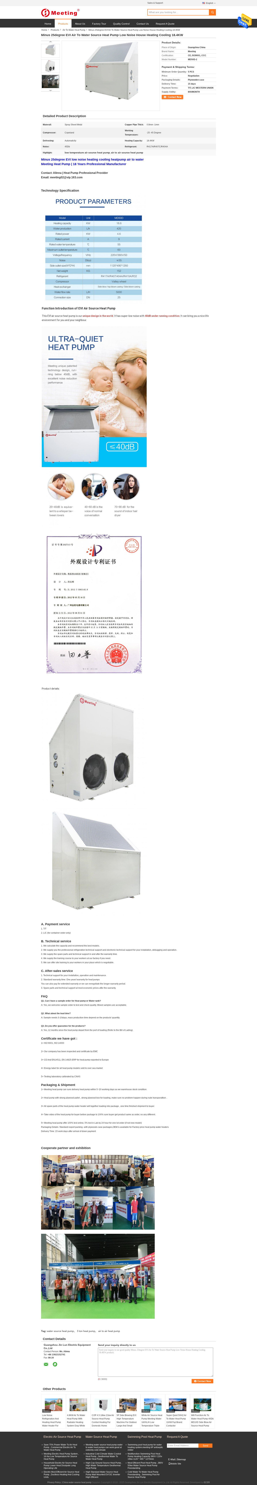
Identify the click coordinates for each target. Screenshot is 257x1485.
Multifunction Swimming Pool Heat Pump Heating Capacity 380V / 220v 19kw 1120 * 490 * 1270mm (145, 1456)
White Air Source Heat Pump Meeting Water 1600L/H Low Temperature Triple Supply (151, 1422)
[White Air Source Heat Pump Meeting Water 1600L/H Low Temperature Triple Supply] (153, 1405)
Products (63, 23)
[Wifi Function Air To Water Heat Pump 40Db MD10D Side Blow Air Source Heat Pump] (202, 1405)
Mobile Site (175, 1464)
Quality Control (121, 23)
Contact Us (143, 23)
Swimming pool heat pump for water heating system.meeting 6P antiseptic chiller (145, 1447)
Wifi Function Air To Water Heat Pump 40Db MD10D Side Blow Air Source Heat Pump (202, 1420)
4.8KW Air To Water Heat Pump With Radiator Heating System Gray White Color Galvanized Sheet (78, 1422)
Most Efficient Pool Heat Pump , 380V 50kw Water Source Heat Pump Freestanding (145, 1465)
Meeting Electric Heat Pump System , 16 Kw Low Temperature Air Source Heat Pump (61, 1456)
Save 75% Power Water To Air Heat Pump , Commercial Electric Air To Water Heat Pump (60, 1447)
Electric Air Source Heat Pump (62, 1436)
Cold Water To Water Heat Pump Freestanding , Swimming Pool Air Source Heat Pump (144, 1474)
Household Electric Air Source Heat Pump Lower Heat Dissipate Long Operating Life (60, 1465)
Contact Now (168, 97)
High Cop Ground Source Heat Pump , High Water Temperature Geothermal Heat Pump (104, 1465)
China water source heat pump (76, 1482)
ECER (207, 1482)
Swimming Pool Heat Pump (144, 1436)
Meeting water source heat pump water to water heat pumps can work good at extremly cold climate (104, 1447)
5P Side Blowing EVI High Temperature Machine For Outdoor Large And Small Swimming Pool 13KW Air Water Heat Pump (127, 1424)
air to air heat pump (109, 1331)
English (209, 3)
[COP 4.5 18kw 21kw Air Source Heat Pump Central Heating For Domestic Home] (103, 1405)
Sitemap (181, 1459)
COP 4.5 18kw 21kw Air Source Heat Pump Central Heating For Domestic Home (103, 1420)
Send (205, 1445)
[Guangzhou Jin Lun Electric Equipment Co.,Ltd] (60, 12)
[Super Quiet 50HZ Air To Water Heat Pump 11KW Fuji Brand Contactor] (177, 1405)
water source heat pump (60, 1331)
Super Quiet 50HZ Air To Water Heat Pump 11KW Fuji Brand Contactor (176, 1420)
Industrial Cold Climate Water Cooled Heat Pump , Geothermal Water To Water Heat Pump (103, 1456)
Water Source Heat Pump (101, 1436)
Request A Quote (165, 23)
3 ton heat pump (86, 1331)
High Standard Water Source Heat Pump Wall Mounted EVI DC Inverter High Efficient (103, 1474)
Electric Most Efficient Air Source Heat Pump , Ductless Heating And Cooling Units (61, 1474)
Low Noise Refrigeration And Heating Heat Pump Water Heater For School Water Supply (52, 1422)
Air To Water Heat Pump (74, 30)
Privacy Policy (54, 1482)
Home (48, 23)
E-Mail (171, 1459)
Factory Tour (99, 23)
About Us (80, 23)
